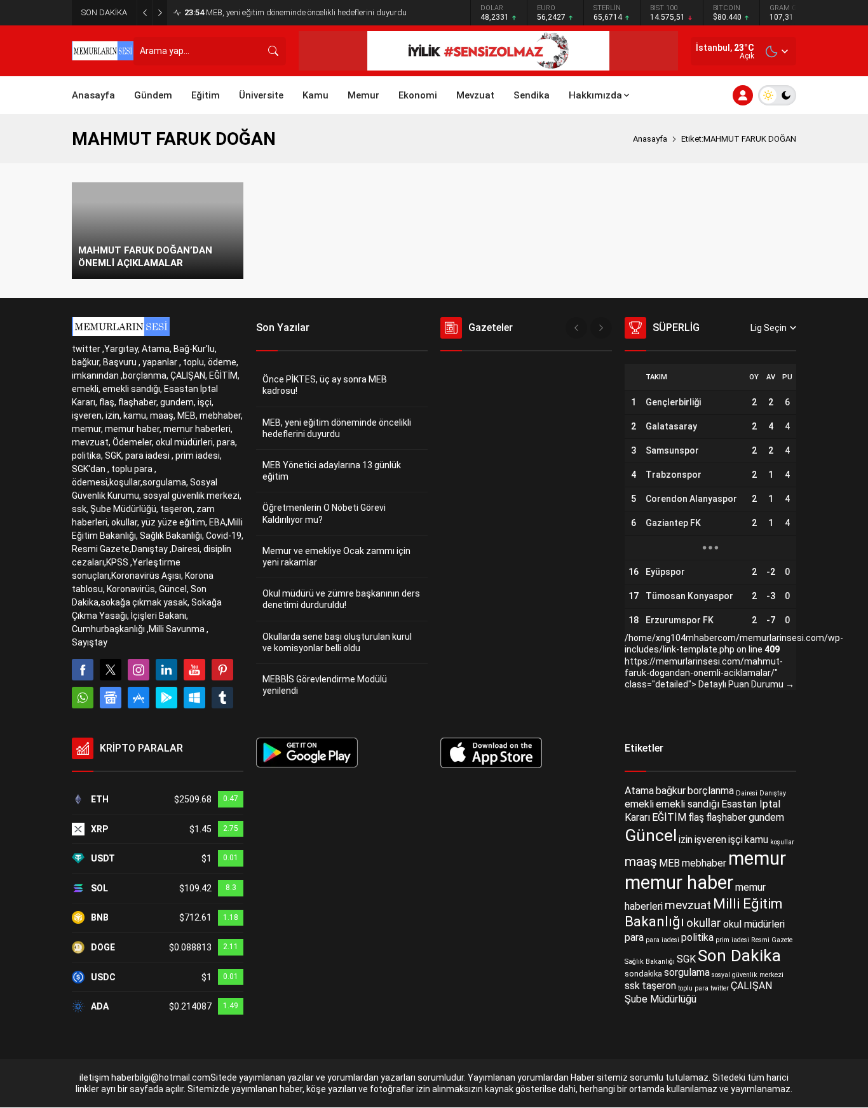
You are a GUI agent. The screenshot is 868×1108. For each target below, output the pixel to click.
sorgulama (687, 972)
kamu (756, 840)
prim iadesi (732, 940)
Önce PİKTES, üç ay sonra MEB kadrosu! (324, 385)
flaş (696, 817)
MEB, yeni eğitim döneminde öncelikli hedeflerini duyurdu (295, 12)
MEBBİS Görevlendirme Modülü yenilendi (324, 685)
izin (686, 840)
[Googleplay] (166, 697)
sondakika (643, 973)
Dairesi (746, 793)
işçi (735, 840)
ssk (632, 986)
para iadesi (662, 940)
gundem (766, 817)
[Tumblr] (222, 697)
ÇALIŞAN (751, 986)
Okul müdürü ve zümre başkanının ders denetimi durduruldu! (341, 599)
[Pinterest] (222, 669)
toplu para (693, 988)
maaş (641, 862)
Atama (639, 791)
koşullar (782, 841)
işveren (710, 840)
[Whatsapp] (82, 697)
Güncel (651, 835)
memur (757, 858)
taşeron (659, 986)
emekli (639, 804)
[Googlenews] (110, 697)
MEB (669, 864)
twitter (719, 988)
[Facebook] (82, 669)
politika (697, 937)
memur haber (679, 882)
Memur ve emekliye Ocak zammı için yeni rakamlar (336, 556)
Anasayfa (650, 139)
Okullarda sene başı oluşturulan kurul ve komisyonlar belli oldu (337, 642)
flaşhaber (726, 817)
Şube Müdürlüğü (660, 999)
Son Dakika (739, 955)
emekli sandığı (687, 804)
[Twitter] (110, 669)
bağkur (671, 791)
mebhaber (704, 864)
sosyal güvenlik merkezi (747, 975)
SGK (686, 959)
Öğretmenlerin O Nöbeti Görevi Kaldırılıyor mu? (324, 513)
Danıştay (772, 793)
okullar (703, 924)
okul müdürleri (754, 924)
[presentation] (576, 328)
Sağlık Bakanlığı (650, 961)
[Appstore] (138, 697)
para (634, 937)
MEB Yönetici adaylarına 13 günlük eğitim (331, 471)
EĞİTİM (669, 817)
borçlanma (711, 791)
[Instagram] (138, 669)
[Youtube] (194, 669)
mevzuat (688, 904)
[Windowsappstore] (194, 697)
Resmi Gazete (771, 940)
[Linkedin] (166, 669)
